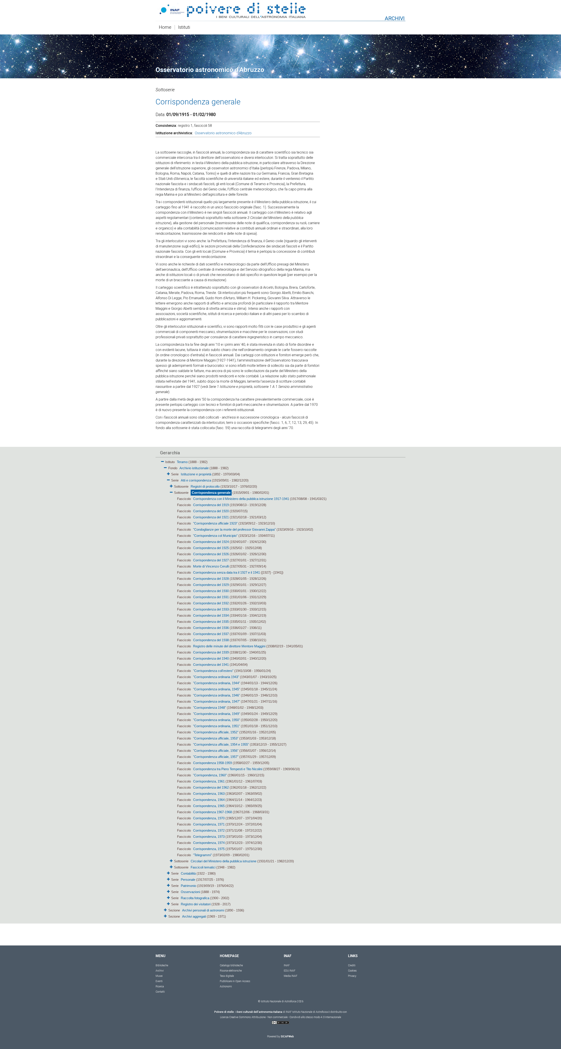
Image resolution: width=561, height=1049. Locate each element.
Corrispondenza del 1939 (211, 652)
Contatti (160, 991)
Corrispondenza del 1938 (211, 640)
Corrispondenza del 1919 (211, 505)
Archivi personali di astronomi (203, 910)
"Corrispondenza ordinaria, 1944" (216, 683)
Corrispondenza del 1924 (211, 542)
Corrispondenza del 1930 (211, 591)
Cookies (352, 970)
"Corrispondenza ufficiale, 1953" (215, 738)
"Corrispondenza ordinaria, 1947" (216, 701)
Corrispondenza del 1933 (211, 609)
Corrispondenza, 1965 (209, 806)
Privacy (352, 975)
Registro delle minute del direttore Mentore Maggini (229, 646)
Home (165, 27)
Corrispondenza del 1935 (211, 621)
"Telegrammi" (202, 855)
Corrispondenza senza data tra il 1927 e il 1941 (226, 572)
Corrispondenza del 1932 (211, 603)
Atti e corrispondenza (196, 480)
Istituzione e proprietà (196, 474)
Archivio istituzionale (194, 468)
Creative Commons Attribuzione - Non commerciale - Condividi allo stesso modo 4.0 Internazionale (285, 1017)
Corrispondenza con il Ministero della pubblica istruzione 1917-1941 (241, 499)
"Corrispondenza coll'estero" (213, 671)
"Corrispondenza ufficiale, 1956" (215, 750)
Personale (188, 879)
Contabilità (188, 873)
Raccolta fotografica (195, 898)
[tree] (255, 688)
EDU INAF (289, 970)
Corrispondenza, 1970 (209, 818)
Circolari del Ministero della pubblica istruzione (223, 861)
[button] (162, 460)
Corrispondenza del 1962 (211, 787)
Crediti (351, 965)
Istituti (184, 27)
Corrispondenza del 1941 (211, 664)
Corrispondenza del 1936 (211, 628)
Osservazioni (190, 892)
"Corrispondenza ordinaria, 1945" (216, 689)
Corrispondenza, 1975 (209, 849)
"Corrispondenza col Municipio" (215, 535)
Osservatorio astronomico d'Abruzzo (223, 133)
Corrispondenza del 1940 (211, 658)
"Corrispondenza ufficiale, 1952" (215, 732)
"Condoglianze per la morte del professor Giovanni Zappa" (234, 529)
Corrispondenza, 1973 (209, 836)
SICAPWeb (287, 1036)
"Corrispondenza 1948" (209, 707)
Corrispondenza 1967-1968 (212, 812)
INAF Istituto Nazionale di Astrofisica (307, 1011)
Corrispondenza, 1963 (209, 793)
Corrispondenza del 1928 (211, 578)
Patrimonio (188, 886)
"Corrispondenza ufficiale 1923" (215, 523)
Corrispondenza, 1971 (209, 824)
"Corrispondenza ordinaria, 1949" (216, 714)
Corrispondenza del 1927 (211, 560)
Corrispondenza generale (211, 492)
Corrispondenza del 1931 (211, 597)
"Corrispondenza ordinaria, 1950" (216, 720)
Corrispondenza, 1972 (209, 830)
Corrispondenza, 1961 (209, 781)
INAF (287, 965)
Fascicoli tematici (203, 867)
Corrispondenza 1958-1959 (212, 763)
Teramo (182, 462)
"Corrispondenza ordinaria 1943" (216, 677)
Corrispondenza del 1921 (211, 517)
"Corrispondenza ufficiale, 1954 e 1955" (221, 744)
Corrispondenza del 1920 (211, 511)
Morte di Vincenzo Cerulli (211, 566)
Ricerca (160, 986)
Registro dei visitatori (196, 904)
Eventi (159, 981)
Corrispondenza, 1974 (209, 843)
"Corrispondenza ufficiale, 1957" (215, 757)
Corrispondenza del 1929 (211, 585)
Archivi (160, 970)
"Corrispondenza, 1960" (210, 775)
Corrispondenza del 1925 (211, 548)
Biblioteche (162, 965)
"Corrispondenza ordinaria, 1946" (216, 695)
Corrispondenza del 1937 (211, 634)
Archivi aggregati (194, 916)
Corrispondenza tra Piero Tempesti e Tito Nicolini (227, 769)
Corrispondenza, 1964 (209, 800)
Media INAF (290, 975)
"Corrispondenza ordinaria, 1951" (216, 726)
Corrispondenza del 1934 (211, 615)
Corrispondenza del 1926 (211, 554)
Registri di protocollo (205, 486)
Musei (159, 975)
